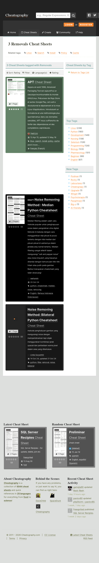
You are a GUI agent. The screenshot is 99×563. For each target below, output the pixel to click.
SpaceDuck (55, 500)
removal (45, 362)
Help (80, 32)
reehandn (34, 278)
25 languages (24, 493)
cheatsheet (42, 286)
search (38, 141)
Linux (29, 53)
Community (64, 32)
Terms (12, 538)
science (8, 500)
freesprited (28, 457)
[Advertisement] (49, 5)
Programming (77, 145)
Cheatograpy (77, 186)
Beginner (75, 156)
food (26, 497)
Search (40, 53)
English (33, 293)
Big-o (73, 204)
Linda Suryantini (37, 355)
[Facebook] (89, 15)
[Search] (73, 15)
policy (50, 141)
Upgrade (75, 190)
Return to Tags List (80, 72)
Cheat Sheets (30, 32)
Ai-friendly (76, 208)
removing (37, 289)
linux (32, 141)
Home (12, 32)
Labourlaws (76, 183)
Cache (76, 53)
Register (86, 24)
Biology (74, 149)
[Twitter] (94, 15)
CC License (50, 535)
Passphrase (76, 200)
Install (52, 53)
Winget (74, 194)
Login (69, 24)
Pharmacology (78, 152)
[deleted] (76, 448)
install (44, 141)
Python (74, 131)
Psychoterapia (78, 197)
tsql (25, 465)
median (51, 286)
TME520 (34, 133)
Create (47, 32)
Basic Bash (78, 490)
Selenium (75, 142)
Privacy (23, 538)
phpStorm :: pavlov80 (83, 502)
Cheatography (11, 483)
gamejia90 (78, 487)
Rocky (74, 179)
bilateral (31, 366)
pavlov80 (77, 498)
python (33, 286)
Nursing (74, 138)
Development (77, 135)
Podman (75, 176)
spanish (75, 456)
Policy (64, 53)
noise (30, 289)
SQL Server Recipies (83, 513)
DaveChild (41, 500)
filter (39, 362)
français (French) (37, 148)
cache (57, 141)
